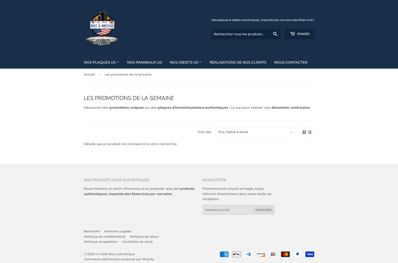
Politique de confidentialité (105, 236)
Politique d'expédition (101, 241)
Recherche (92, 231)
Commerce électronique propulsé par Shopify (119, 259)
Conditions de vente (137, 241)
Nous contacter (290, 62)
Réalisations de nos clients (238, 62)
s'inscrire (263, 210)
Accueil (89, 74)
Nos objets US (184, 62)
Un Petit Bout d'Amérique (115, 254)
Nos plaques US (100, 62)
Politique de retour (144, 236)
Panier (303, 34)
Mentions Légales (118, 231)
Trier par (204, 132)
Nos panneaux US (144, 62)
